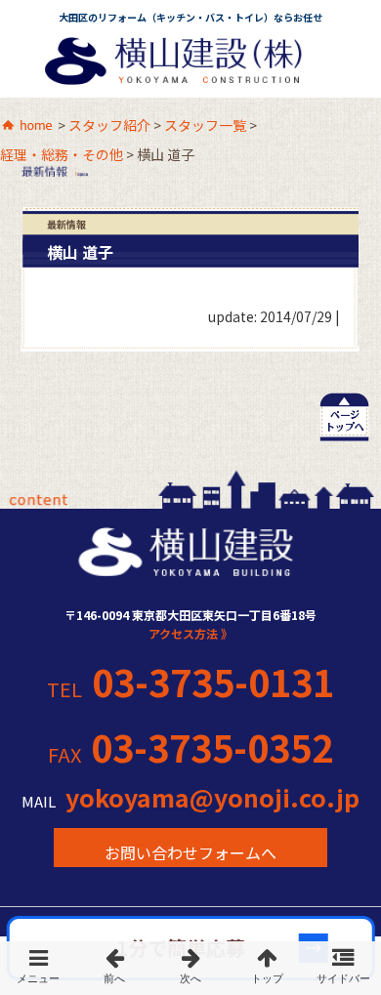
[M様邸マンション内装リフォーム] (114, 968)
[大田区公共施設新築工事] (190, 968)
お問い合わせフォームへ (190, 852)
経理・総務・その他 (61, 155)
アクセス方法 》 (190, 633)
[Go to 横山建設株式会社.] (27, 127)
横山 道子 (80, 252)
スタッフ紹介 (109, 126)
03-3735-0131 (213, 681)
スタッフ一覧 (205, 126)
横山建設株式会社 (188, 65)
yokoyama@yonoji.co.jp (212, 798)
